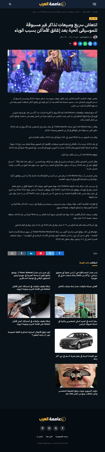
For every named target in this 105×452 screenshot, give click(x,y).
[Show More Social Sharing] (70, 44)
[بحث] (10, 4)
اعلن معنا (49, 436)
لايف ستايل (93, 18)
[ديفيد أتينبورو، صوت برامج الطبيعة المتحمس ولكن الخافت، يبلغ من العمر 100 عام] (76, 376)
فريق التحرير (83, 37)
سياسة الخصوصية (62, 436)
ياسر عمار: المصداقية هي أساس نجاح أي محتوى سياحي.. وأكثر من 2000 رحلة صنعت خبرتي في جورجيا (76, 275)
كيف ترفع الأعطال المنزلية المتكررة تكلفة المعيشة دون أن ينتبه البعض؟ (29, 334)
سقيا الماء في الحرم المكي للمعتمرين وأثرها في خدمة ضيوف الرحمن (77, 323)
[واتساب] (85, 44)
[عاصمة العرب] (52, 4)
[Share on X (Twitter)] (90, 44)
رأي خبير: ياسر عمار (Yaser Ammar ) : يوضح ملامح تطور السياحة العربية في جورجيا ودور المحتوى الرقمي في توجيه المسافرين (30, 275)
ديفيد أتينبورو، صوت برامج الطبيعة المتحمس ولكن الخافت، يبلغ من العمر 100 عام (77, 392)
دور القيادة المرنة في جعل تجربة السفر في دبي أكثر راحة (76, 357)
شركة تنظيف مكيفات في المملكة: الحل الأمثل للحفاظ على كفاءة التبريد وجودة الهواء (31, 288)
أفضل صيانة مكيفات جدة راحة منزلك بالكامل (77, 286)
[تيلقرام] (80, 44)
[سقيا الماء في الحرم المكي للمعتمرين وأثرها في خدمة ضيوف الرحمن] (76, 306)
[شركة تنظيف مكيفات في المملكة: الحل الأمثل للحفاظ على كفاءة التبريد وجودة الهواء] (29, 306)
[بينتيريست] (75, 44)
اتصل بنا (40, 436)
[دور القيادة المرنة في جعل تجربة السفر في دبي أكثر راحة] (76, 341)
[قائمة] (94, 4)
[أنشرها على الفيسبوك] (95, 44)
